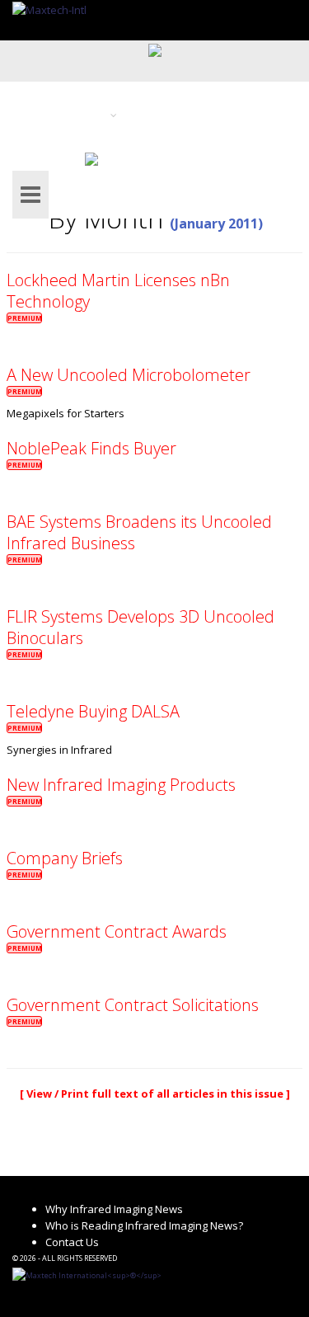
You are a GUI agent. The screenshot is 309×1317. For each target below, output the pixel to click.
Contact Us (72, 1242)
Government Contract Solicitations (133, 1005)
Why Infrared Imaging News (114, 1209)
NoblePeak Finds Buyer (91, 448)
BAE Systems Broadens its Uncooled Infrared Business (139, 532)
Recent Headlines (123, 93)
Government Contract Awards (117, 931)
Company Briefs (65, 858)
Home (39, 93)
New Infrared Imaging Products (121, 785)
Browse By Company (195, 136)
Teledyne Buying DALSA (93, 711)
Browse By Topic (65, 114)
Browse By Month (188, 114)
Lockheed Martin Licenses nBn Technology (118, 291)
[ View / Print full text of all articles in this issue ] (155, 1093)
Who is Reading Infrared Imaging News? (144, 1225)
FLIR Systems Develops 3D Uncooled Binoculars (140, 627)
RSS (109, 157)
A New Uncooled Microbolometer (128, 375)
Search (42, 157)
